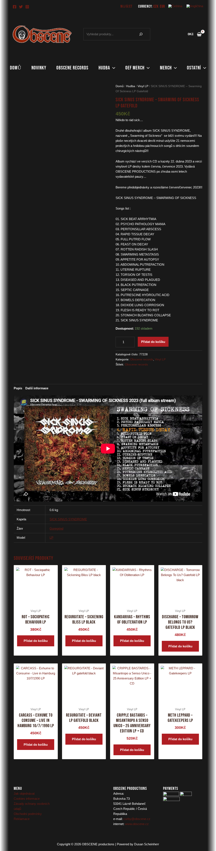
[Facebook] (14, 7)
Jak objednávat (24, 793)
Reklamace (22, 819)
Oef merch (134, 68)
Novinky (38, 68)
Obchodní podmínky (28, 814)
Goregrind (56, 528)
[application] (112, 68)
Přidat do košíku (153, 342)
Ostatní (194, 68)
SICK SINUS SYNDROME (68, 519)
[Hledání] (141, 34)
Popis (18, 388)
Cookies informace (27, 798)
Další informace (36, 388)
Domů (15, 68)
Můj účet (126, 6)
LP (51, 537)
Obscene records (72, 68)
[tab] (18, 388)
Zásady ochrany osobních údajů (32, 806)
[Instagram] (27, 7)
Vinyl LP (143, 86)
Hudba (104, 68)
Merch (166, 68)
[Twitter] (21, 7)
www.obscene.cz (137, 824)
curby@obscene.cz (136, 819)
